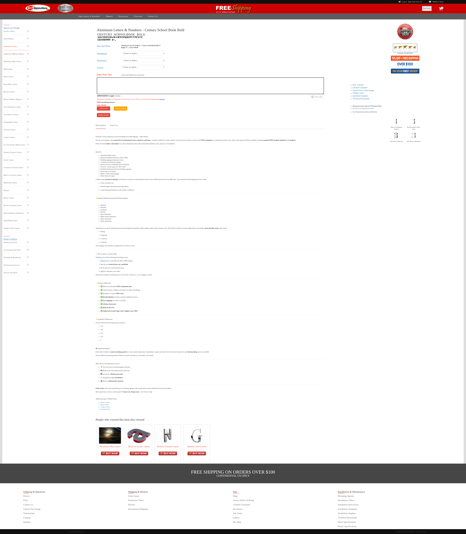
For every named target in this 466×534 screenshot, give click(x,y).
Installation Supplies (360, 96)
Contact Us (153, 16)
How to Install (358, 85)
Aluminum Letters (10, 46)
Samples (27, 522)
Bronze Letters (9, 92)
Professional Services (12, 265)
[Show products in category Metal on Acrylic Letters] (139, 435)
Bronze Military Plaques (13, 99)
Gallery (236, 517)
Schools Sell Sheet (10, 273)
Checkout (138, 16)
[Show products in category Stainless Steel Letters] (196, 435)
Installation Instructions (348, 504)
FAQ (25, 500)
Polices (26, 496)
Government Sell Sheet (12, 250)
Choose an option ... (130, 67)
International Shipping (138, 509)
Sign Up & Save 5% (415, 2)
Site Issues (237, 513)
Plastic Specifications (347, 526)
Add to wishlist (120, 108)
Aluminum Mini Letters (12, 61)
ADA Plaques (9, 39)
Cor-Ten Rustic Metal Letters (14, 145)
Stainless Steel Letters (12, 228)
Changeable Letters (11, 122)
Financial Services (10, 242)
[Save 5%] (405, 66)
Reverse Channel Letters (13, 205)
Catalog (26, 517)
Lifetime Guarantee (360, 88)
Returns (131, 504)
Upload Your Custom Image (363, 90)
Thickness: (102, 60)
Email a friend (103, 115)
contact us (162, 99)
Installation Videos (346, 500)
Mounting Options (346, 496)
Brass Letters (8, 77)
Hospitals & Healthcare (12, 257)
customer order (30, 526)
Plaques (6, 190)
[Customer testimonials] (405, 48)
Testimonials (28, 513)
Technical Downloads (361, 99)
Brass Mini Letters (10, 84)
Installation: (102, 53)
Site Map (237, 522)
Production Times (136, 500)
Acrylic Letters (9, 31)
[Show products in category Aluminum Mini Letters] (110, 435)
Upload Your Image (32, 509)
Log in (404, 2)
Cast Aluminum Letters (12, 107)
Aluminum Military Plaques (14, 54)
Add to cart (103, 108)
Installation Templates (347, 509)
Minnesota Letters (10, 183)
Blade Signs (8, 69)
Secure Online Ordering (243, 500)
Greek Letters (9, 160)
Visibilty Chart (358, 93)
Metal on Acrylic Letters (13, 175)
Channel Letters (9, 130)
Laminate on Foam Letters (13, 167)
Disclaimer (238, 509)
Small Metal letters (10, 221)
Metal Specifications (347, 522)
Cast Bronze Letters (11, 114)
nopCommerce (80, 531)
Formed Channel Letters (13, 152)
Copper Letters (9, 137)
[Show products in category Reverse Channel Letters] (167, 435)
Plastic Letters (9, 198)
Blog (235, 496)
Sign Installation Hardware (14, 213)
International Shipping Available (363, 108)
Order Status (427, 8)
